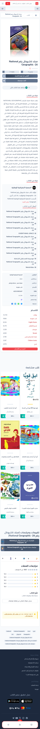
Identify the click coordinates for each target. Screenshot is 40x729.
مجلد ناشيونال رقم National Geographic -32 (20, 229)
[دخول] (8, 724)
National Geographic (19, 631)
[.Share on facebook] (12, 304)
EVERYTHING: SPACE (26, 233)
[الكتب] (31, 724)
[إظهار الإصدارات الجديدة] (20, 720)
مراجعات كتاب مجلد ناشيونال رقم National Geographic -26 (20, 643)
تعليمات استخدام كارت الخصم (30, 670)
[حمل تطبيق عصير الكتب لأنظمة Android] (13, 701)
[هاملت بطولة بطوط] (2, 9)
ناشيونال (19, 634)
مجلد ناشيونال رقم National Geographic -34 (20, 224)
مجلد (29, 631)
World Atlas (30, 267)
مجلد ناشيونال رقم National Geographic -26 (20, 213)
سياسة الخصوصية (33, 663)
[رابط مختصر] (12, 299)
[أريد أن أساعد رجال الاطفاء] (29, 434)
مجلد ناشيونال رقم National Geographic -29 (20, 218)
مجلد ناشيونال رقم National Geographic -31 (20, 243)
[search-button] (7, 3)
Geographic (27, 634)
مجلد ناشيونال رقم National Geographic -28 (20, 249)
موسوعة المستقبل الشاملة (24, 258)
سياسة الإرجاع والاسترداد (31, 667)
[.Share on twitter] (15, 304)
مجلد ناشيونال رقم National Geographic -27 (20, 238)
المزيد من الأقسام (20, 349)
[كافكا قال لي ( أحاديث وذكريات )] (10, 434)
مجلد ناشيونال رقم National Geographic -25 (20, 254)
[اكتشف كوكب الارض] (10, 486)
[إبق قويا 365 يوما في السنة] (29, 386)
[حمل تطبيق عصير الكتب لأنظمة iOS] (26, 701)
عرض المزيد (25, 202)
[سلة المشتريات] (20, 724)
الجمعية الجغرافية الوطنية (21, 188)
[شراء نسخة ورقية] (29, 416)
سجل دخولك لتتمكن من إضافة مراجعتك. (20, 601)
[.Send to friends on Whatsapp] (18, 304)
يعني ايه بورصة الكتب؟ (32, 674)
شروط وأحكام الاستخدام (31, 659)
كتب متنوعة (19, 287)
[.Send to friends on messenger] (21, 304)
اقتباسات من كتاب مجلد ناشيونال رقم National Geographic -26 (20, 640)
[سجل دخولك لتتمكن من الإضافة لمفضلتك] (30, 68)
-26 (12, 634)
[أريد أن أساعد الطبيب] (10, 386)
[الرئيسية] (36, 15)
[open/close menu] (3, 3)
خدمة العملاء (34, 685)
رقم (34, 631)
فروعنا (36, 689)
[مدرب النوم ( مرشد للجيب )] (29, 486)
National (9, 631)
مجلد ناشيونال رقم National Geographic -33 (20, 263)
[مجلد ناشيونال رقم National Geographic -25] (37, 9)
